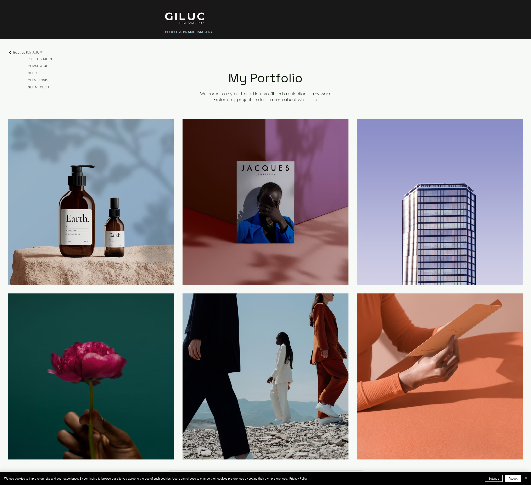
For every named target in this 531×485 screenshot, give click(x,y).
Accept (513, 478)
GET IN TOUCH (38, 87)
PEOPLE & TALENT (41, 59)
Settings (493, 478)
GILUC (32, 73)
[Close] (526, 478)
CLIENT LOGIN (38, 80)
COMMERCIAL (38, 66)
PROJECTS (35, 52)
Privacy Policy (298, 478)
